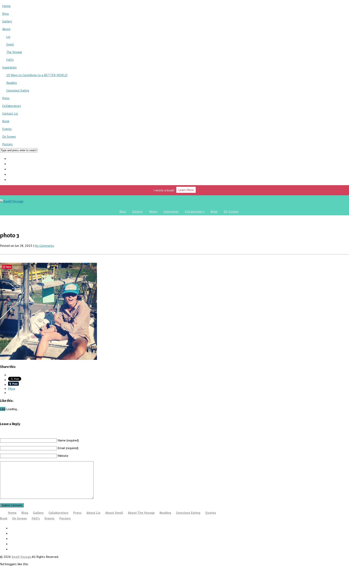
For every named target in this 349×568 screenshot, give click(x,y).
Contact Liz (10, 113)
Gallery (7, 21)
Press (5, 98)
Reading (11, 83)
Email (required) (68, 448)
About (6, 29)
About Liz (93, 513)
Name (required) (68, 440)
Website (63, 456)
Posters (7, 144)
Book (5, 121)
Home (6, 6)
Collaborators (11, 106)
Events (7, 129)
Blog (5, 14)
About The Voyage (141, 513)
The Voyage (14, 52)
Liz (8, 37)
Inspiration (9, 67)
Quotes (210, 513)
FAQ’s (10, 60)
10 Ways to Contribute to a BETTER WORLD (36, 75)
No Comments (44, 246)
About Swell (114, 513)
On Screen (9, 136)
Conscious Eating (17, 90)
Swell (10, 44)
